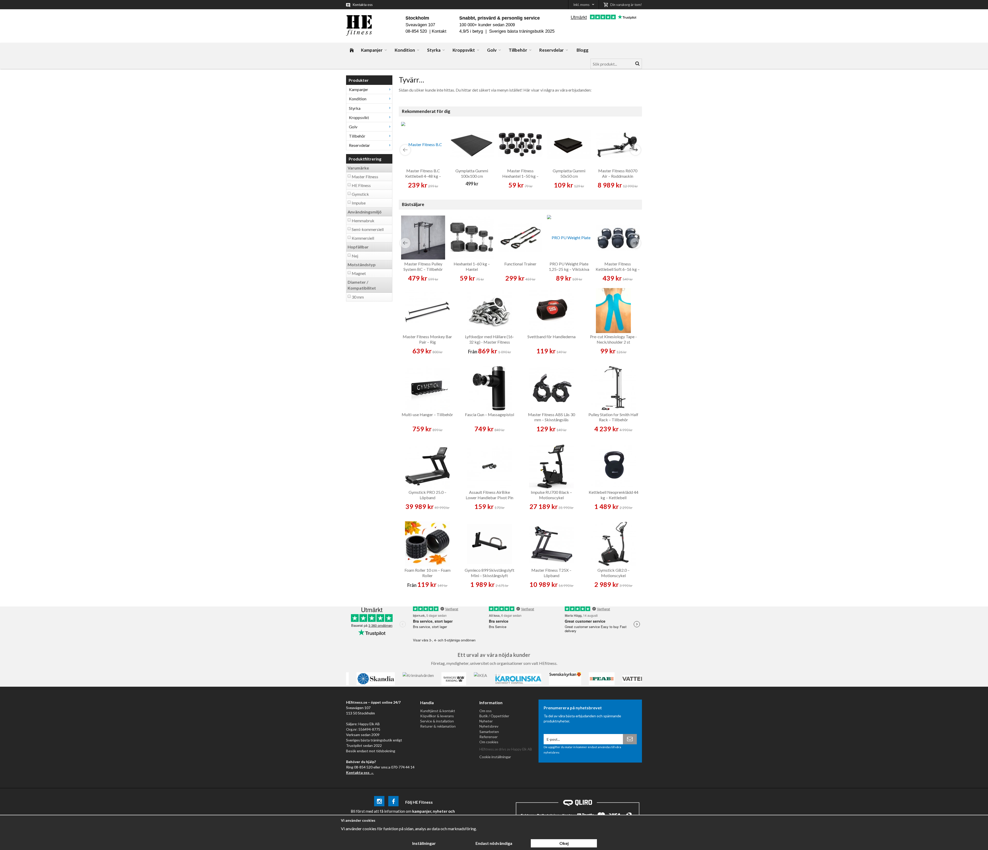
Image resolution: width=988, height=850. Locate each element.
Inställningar (424, 843)
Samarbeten (489, 731)
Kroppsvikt (464, 50)
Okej (564, 843)
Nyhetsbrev (488, 726)
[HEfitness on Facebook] (393, 802)
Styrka (433, 50)
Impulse (359, 202)
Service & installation (437, 721)
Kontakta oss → (360, 772)
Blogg (582, 50)
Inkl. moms (581, 5)
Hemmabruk (363, 220)
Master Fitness (365, 176)
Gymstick (360, 194)
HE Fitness (361, 185)
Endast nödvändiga (493, 843)
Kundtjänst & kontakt (437, 711)
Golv (492, 50)
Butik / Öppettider (494, 716)
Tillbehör (518, 50)
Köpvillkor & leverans (437, 716)
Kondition (405, 50)
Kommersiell (363, 238)
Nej (355, 255)
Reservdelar (551, 50)
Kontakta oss (363, 5)
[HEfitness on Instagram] (379, 802)
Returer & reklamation (438, 726)
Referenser (488, 737)
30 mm (358, 296)
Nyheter (486, 721)
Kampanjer (372, 50)
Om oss (485, 711)
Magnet (359, 273)
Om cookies (488, 742)
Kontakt (439, 31)
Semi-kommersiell (368, 229)
